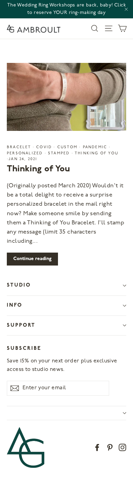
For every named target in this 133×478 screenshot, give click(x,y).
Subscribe (24, 348)
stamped (59, 153)
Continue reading (32, 258)
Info (15, 305)
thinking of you (95, 153)
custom (67, 147)
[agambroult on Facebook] (97, 447)
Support (21, 325)
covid (44, 147)
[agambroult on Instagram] (122, 447)
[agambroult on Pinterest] (110, 447)
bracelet (20, 147)
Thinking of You (38, 169)
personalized (26, 153)
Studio (19, 285)
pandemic (95, 147)
